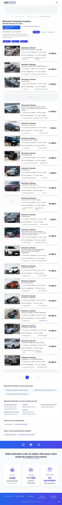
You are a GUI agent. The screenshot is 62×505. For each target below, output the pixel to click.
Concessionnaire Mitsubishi (21, 424)
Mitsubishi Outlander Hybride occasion (17, 390)
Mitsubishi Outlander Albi (28, 412)
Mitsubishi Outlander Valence (10, 409)
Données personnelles (42, 496)
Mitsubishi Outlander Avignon (47, 407)
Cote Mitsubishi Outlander (10, 434)
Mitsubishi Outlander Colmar (28, 407)
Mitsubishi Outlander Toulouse (29, 414)
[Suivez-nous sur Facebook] (31, 445)
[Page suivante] (39, 377)
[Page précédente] (23, 377)
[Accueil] (12, 16)
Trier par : (43, 32)
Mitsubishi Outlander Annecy (10, 407)
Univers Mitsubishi (9, 424)
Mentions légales (19, 496)
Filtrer (37, 32)
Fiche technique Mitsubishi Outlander (26, 434)
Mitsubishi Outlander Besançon (11, 414)
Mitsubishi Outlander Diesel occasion (45, 390)
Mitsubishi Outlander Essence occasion (17, 394)
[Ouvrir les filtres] (59, 502)
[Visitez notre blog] (23, 445)
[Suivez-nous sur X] (39, 445)
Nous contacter (8, 496)
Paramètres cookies (53, 496)
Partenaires (31, 496)
